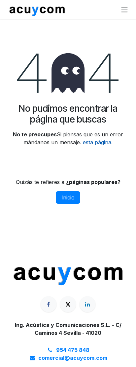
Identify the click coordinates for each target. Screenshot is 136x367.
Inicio (68, 197)
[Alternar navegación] (124, 9)
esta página (97, 142)
